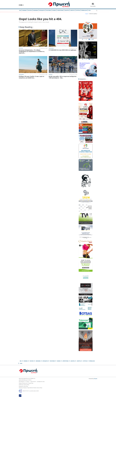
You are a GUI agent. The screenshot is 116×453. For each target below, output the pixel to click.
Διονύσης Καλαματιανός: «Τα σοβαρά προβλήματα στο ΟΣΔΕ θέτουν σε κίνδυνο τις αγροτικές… (31, 51)
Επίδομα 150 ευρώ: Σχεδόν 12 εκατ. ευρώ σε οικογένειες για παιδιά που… (31, 77)
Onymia (95, 378)
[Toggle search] (96, 10)
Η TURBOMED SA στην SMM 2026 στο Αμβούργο (62, 50)
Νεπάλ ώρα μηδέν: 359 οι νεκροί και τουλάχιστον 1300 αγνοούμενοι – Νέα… (62, 77)
